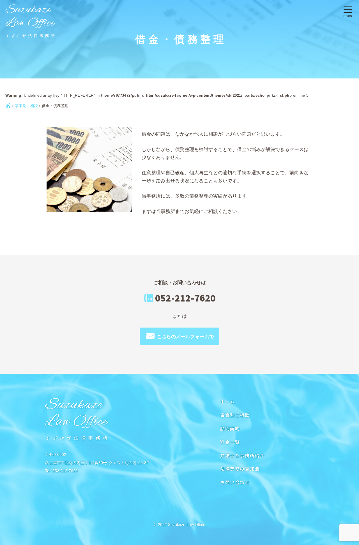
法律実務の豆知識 (240, 468)
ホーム (227, 401)
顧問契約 (230, 428)
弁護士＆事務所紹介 (242, 455)
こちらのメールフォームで (179, 335)
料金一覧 (230, 442)
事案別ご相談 (26, 106)
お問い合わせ (235, 482)
